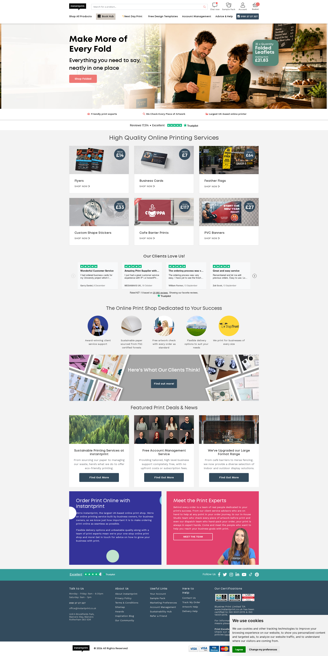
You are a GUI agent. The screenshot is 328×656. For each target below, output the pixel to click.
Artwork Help (190, 606)
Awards (119, 611)
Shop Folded (83, 78)
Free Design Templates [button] (163, 16)
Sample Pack (157, 598)
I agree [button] (239, 649)
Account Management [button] (196, 16)
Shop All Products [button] (80, 16)
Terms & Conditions (126, 602)
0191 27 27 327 (249, 16)
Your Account (158, 593)
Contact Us (189, 597)
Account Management (163, 607)
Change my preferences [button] (263, 649)
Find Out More (99, 477)
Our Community (124, 620)
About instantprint (126, 593)
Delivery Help (190, 611)
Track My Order (191, 602)
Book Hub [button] (107, 16)
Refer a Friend (158, 616)
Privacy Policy (123, 598)
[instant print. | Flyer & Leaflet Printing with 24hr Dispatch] (77, 6)
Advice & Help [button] (224, 16)
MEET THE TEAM (193, 536)
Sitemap (120, 607)
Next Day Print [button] (133, 16)
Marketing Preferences (163, 602)
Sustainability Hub (161, 611)
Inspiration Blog (124, 616)
